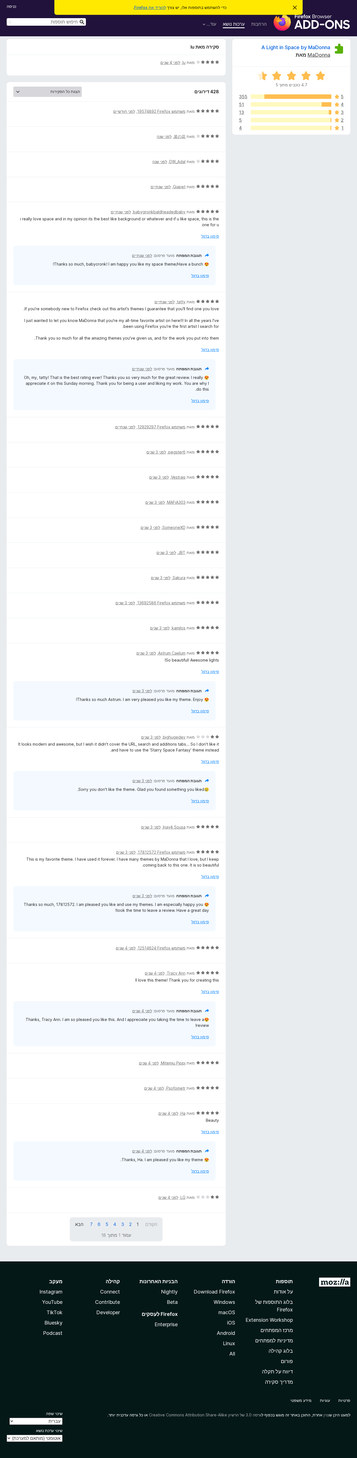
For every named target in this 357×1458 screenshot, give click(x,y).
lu (183, 62)
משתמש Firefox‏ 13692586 (161, 602)
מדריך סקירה (279, 1382)
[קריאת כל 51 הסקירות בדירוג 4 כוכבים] (291, 104)
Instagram (50, 1292)
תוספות (284, 1281)
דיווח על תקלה (277, 1372)
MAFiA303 (176, 502)
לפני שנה (164, 136)
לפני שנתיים (161, 186)
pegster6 (176, 452)
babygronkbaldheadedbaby (159, 211)
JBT (181, 552)
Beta (172, 1302)
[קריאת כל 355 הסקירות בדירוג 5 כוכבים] (291, 96)
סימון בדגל (210, 236)
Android (226, 1333)
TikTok (54, 1312)
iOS (231, 1323)
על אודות (283, 1292)
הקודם (151, 1224)
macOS (226, 1312)
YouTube (52, 1302)
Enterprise (166, 1324)
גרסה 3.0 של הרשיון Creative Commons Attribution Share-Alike (205, 1414)
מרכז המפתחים (276, 1330)
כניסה (11, 6)
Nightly (169, 1292)
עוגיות (325, 1400)
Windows (224, 1302)
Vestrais (178, 477)
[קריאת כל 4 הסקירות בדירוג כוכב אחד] (291, 128)
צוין (326, 1414)
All (232, 1354)
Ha (182, 1113)
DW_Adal (177, 161)
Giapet (179, 186)
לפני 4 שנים (170, 62)
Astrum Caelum (171, 653)
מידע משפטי (301, 1400)
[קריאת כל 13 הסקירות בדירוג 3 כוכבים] (291, 112)
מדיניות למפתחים (274, 1341)
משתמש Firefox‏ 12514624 (161, 948)
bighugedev (174, 737)
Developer (108, 1312)
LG (182, 1197)
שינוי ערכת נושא (49, 1430)
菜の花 (179, 136)
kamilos (178, 628)
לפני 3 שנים (156, 452)
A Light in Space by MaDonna (295, 47)
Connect (110, 1292)
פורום (287, 1361)
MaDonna (318, 55)
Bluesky (53, 1323)
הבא (79, 1224)
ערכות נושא (234, 24)
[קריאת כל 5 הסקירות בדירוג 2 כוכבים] (291, 120)
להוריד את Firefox (150, 7)
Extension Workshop (269, 1320)
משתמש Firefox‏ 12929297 (161, 426)
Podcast (52, 1333)
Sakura (179, 577)
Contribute (107, 1302)
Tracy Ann (176, 973)
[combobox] (46, 22)
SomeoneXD (173, 527)
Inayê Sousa (174, 827)
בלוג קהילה (281, 1351)
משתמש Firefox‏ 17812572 (161, 852)
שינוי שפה (54, 1413)
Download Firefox (214, 1292)
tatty (181, 301)
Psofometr (175, 1088)
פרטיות (344, 1400)
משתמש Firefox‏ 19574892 (161, 111)
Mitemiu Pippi (173, 1063)
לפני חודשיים (124, 111)
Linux (229, 1343)
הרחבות (259, 24)
